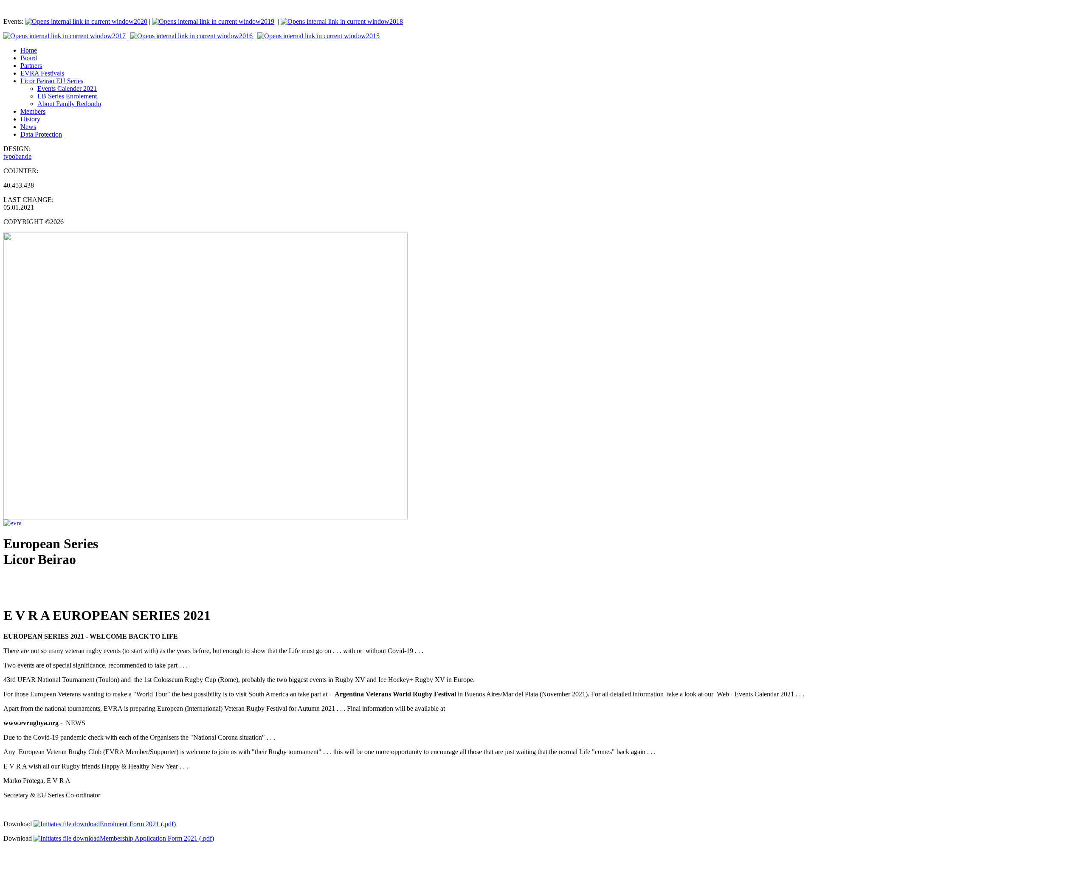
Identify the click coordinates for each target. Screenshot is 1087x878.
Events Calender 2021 (67, 88)
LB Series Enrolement (67, 96)
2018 (396, 21)
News (28, 126)
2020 (140, 21)
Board (28, 58)
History (30, 119)
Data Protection (41, 134)
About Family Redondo (69, 103)
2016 (246, 35)
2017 (119, 35)
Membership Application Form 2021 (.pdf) (157, 838)
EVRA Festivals (42, 73)
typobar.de (17, 156)
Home (28, 50)
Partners (31, 65)
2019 (267, 21)
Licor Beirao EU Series (51, 80)
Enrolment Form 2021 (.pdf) (138, 824)
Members (32, 111)
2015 (373, 35)
